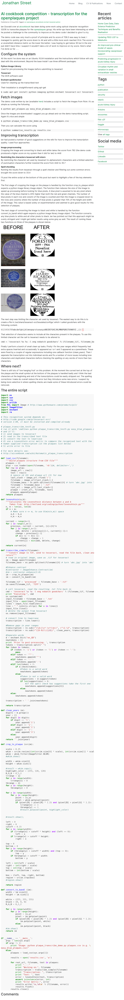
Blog (81, 3)
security (101, 94)
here (41, 101)
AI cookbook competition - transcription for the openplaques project (44, 15)
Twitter (101, 146)
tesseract (52, 22)
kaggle (101, 124)
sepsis (101, 99)
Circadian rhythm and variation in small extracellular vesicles (108, 69)
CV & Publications (94, 3)
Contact (118, 3)
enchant (46, 22)
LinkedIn (101, 156)
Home (71, 3)
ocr (25, 22)
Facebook (102, 161)
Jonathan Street (16, 2)
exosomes (102, 114)
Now (109, 3)
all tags (106, 134)
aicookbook (39, 22)
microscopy (103, 129)
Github (101, 151)
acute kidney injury (106, 104)
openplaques (31, 22)
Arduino (101, 109)
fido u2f (101, 119)
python (58, 22)
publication (103, 89)
